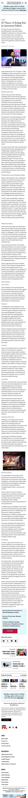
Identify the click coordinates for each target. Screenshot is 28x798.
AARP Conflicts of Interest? (8, 764)
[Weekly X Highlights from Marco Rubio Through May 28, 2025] (5, 680)
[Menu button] (2, 3)
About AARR (4, 738)
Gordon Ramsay (5, 774)
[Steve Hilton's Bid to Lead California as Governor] (23, 680)
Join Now (23, 10)
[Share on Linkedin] (11, 641)
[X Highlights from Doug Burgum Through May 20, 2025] (14, 680)
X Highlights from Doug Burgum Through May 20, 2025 (14, 685)
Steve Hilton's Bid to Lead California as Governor (23, 685)
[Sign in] (26, 3)
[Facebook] (10, 727)
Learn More (6, 719)
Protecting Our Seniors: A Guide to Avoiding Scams (19, 665)
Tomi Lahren (4, 784)
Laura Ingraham (5, 777)
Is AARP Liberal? (5, 759)
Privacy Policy (5, 743)
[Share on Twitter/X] (7, 641)
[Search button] (23, 3)
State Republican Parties (8, 756)
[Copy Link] (15, 641)
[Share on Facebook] (3, 641)
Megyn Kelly (4, 779)
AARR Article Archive (6, 754)
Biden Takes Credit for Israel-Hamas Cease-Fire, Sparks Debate (9, 653)
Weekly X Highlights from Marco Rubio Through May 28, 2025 (5, 685)
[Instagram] (16, 727)
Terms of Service (6, 745)
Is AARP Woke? (5, 761)
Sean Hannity (4, 782)
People (3, 19)
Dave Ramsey (5, 772)
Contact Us (4, 741)
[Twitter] (13, 727)
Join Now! (10, 631)
